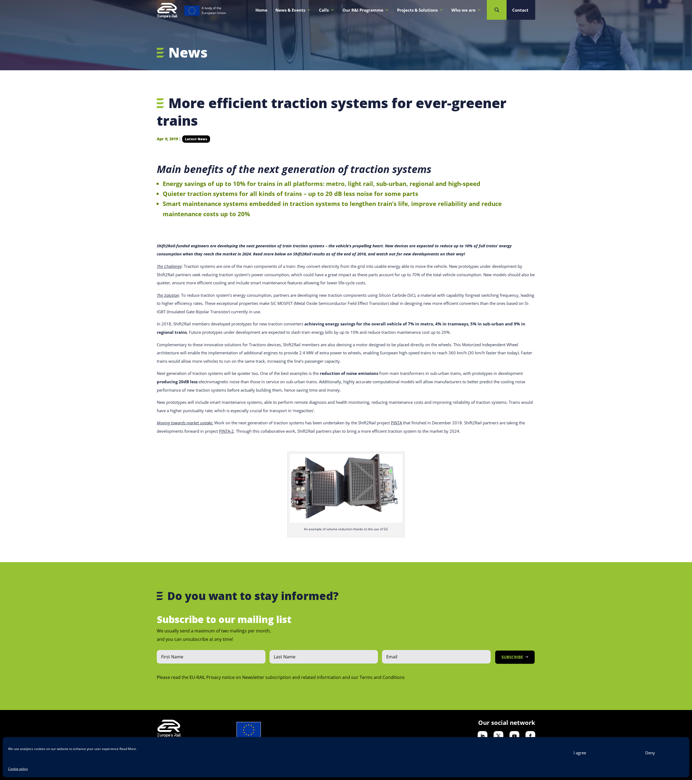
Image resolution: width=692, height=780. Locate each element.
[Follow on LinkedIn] (482, 736)
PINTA (396, 422)
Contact (520, 10)
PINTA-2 (226, 431)
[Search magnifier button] (497, 10)
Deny (650, 752)
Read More (127, 748)
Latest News (196, 139)
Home (261, 10)
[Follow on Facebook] (530, 736)
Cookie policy (18, 768)
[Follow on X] (498, 736)
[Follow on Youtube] (514, 736)
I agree (580, 752)
